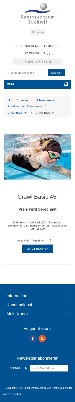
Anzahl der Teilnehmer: (31, 240)
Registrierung (27, 46)
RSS (42, 338)
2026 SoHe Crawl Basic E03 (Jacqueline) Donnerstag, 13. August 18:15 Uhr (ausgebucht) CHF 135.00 (37, 225)
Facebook (33, 338)
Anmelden (51, 46)
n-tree (18, 394)
